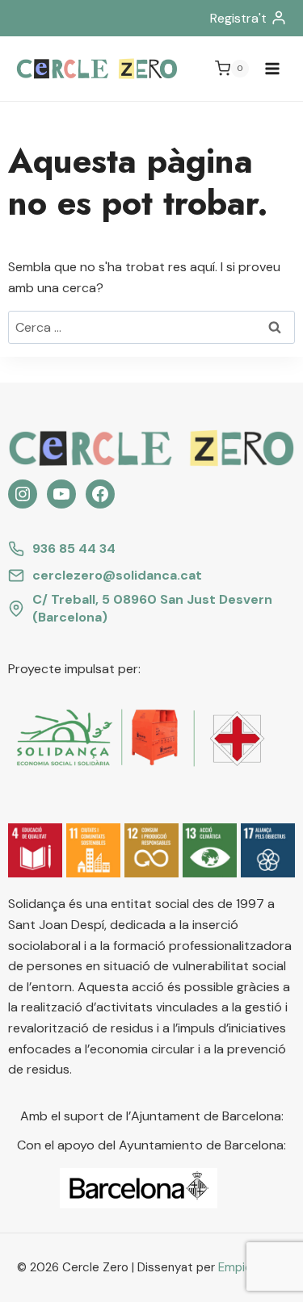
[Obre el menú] (272, 68)
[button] (35, 850)
